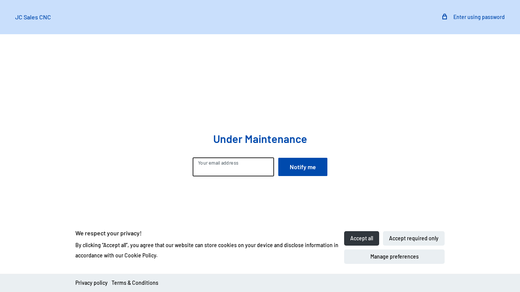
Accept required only (414, 238)
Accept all (361, 238)
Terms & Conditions (135, 282)
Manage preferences (394, 256)
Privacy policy (91, 282)
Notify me (303, 166)
